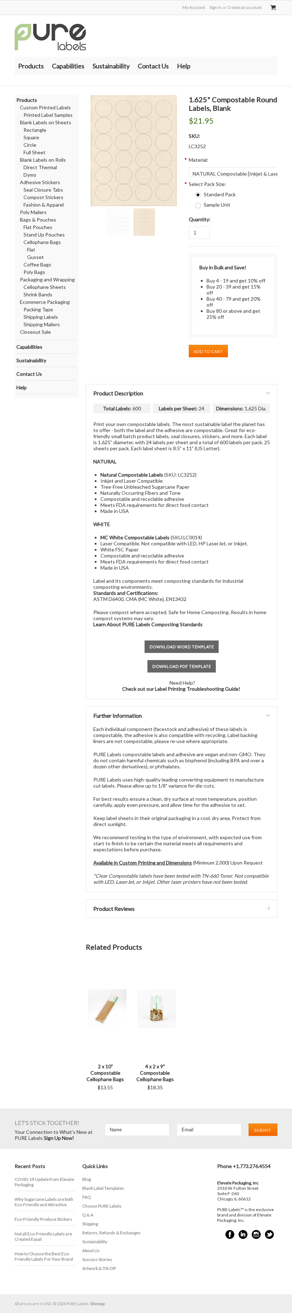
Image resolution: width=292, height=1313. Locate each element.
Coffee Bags (37, 264)
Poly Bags (34, 272)
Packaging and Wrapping (47, 279)
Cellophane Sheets (45, 287)
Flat (31, 249)
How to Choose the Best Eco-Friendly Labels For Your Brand (44, 1256)
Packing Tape (38, 309)
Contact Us (153, 66)
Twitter (269, 1234)
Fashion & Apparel (44, 205)
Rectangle (35, 130)
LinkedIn (243, 1234)
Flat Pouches (38, 227)
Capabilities (68, 66)
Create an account (244, 7)
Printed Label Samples (48, 115)
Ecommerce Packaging (45, 302)
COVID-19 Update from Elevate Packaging (44, 1182)
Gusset (35, 257)
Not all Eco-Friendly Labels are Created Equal (43, 1236)
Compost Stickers (43, 197)
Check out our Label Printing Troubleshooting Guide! (181, 689)
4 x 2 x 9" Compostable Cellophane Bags (155, 1072)
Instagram (256, 1234)
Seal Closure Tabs (43, 190)
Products (31, 66)
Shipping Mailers (42, 324)
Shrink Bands (38, 294)
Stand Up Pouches (44, 235)
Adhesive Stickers (40, 182)
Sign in (215, 7)
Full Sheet (35, 152)
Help (184, 66)
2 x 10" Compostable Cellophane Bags (105, 1072)
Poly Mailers (33, 212)
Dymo (30, 175)
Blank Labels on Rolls (43, 160)
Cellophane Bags (42, 242)
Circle (30, 145)
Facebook (229, 1234)
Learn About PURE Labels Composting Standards (148, 624)
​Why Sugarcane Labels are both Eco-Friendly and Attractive (44, 1202)
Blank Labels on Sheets (45, 122)
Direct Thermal (40, 167)
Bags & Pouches (38, 220)
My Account (193, 7)
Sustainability (111, 66)
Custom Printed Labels (45, 107)
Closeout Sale (35, 332)
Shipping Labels (41, 317)
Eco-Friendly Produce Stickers (43, 1219)
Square (31, 137)
